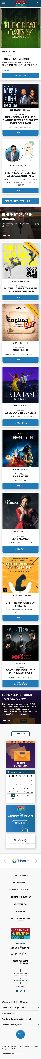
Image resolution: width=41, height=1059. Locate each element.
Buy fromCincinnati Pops (20, 422)
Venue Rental (20, 904)
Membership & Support (20, 897)
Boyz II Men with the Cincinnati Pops (20, 672)
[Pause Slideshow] (7, 856)
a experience (12, 1054)
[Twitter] (21, 991)
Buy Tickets (20, 75)
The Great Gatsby (16, 58)
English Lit (20, 350)
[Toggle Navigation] (3, 4)
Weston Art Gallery (20, 918)
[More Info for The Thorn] (20, 448)
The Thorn (20, 476)
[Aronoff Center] (20, 947)
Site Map (19, 1047)
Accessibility (11, 1049)
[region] (20, 786)
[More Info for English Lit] (20, 322)
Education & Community (20, 890)
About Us (20, 911)
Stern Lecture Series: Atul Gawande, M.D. (20, 174)
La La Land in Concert (20, 412)
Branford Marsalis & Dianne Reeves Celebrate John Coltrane (20, 120)
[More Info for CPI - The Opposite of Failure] (20, 575)
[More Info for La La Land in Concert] (20, 385)
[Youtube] (17, 991)
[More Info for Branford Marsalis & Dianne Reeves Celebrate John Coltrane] (20, 95)
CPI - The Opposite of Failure (20, 604)
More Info (6, 70)
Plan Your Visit (20, 883)
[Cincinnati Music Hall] (20, 954)
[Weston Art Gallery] (20, 962)
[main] (20, 430)
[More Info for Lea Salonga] (20, 511)
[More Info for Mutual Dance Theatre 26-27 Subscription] (20, 261)
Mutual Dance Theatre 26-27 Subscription (20, 290)
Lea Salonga (20, 538)
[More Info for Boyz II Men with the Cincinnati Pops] (20, 643)
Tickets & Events (20, 876)
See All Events (20, 734)
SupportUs (20, 1035)
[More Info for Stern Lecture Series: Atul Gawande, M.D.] (20, 151)
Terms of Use (28, 1047)
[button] (29, 772)
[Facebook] (24, 991)
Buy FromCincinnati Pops (20, 549)
